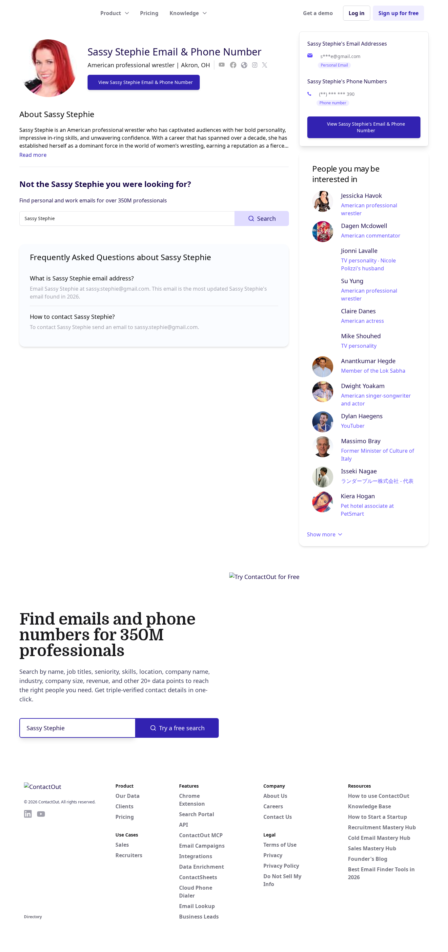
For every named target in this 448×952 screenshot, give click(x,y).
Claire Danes (358, 311)
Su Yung (352, 281)
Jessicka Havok (361, 195)
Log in (357, 13)
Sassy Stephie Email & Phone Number (174, 51)
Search (266, 218)
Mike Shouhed (361, 336)
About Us (275, 795)
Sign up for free (398, 13)
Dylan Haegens (362, 416)
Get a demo (318, 13)
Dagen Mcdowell (364, 226)
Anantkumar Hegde (368, 361)
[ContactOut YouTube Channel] (41, 861)
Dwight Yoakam (363, 386)
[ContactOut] (56, 13)
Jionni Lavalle (359, 251)
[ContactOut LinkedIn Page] (28, 861)
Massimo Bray (360, 441)
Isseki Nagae (359, 471)
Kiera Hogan (358, 496)
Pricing (149, 13)
